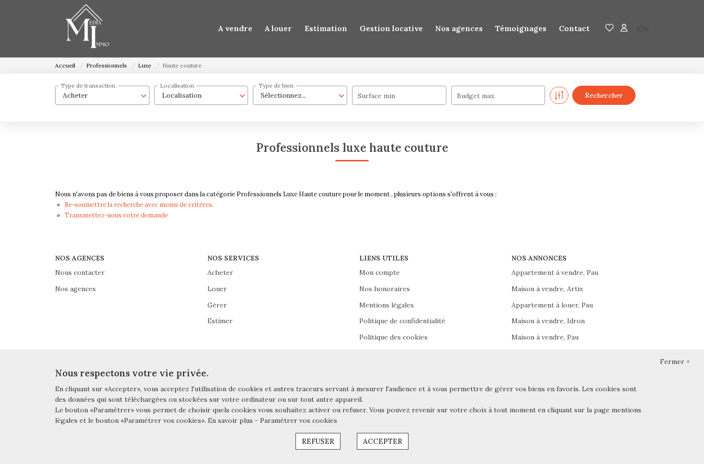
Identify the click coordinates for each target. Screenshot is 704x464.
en (643, 28)
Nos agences (459, 28)
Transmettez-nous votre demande (116, 215)
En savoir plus (231, 420)
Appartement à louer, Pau (552, 305)
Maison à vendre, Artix (547, 288)
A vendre (235, 28)
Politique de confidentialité (402, 321)
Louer (217, 288)
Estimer (220, 321)
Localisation (177, 85)
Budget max (475, 95)
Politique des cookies (393, 337)
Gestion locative (391, 28)
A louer (278, 28)
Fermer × (675, 361)
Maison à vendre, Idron (548, 321)
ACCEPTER (382, 441)
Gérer (217, 305)
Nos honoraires (384, 288)
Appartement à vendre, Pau (554, 272)
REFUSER (318, 441)
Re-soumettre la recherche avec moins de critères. (139, 205)
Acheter (220, 272)
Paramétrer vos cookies (298, 420)
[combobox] (102, 95)
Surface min (376, 95)
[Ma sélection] (609, 28)
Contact (574, 28)
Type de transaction (88, 85)
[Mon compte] (624, 28)
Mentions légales (386, 305)
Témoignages (520, 28)
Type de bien (276, 85)
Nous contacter (80, 272)
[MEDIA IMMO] (84, 28)
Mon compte (379, 272)
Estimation (326, 28)
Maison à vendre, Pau (545, 337)
